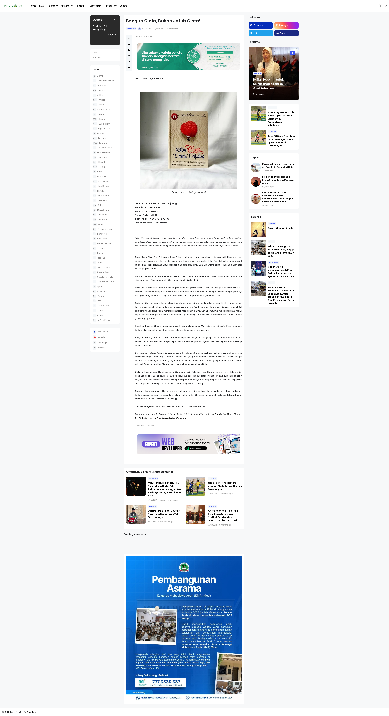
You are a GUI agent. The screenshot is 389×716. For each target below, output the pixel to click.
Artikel (99, 99)
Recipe (99, 253)
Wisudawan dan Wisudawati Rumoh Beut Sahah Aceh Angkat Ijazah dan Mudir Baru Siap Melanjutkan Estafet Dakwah (282, 295)
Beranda (139, 36)
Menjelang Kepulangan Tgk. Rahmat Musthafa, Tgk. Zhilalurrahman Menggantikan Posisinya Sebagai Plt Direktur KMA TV (165, 489)
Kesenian (100, 200)
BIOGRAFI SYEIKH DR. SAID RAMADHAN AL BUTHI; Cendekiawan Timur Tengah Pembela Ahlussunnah (277, 197)
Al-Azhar (66, 5)
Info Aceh (100, 176)
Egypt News (101, 128)
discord (102, 347)
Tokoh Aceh (101, 305)
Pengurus (100, 233)
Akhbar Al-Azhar (103, 80)
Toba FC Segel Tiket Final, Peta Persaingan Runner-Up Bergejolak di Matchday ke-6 (282, 141)
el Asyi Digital (101, 320)
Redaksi (97, 57)
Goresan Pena (102, 147)
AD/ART (99, 76)
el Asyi (98, 315)
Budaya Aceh (102, 109)
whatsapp (103, 342)
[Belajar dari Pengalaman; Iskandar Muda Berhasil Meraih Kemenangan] (195, 486)
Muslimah (100, 214)
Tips (97, 300)
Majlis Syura (101, 210)
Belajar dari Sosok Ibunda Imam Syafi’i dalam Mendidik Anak (278, 179)
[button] (380, 5)
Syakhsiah (100, 291)
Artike (98, 95)
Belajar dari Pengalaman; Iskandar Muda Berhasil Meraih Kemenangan (225, 486)
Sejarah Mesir (102, 272)
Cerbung (99, 114)
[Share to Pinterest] (129, 56)
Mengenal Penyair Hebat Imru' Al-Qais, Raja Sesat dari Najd (278, 166)
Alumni (99, 90)
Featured (100, 143)
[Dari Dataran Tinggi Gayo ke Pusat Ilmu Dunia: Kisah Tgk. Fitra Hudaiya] (136, 514)
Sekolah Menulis (103, 277)
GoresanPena (102, 152)
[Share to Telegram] (129, 61)
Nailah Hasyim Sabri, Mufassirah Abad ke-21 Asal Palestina (270, 83)
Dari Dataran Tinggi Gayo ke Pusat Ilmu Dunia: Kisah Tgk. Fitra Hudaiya (164, 514)
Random (99, 248)
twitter (257, 33)
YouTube (281, 33)
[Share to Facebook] (129, 38)
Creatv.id (31, 712)
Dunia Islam (101, 123)
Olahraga (100, 219)
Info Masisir (101, 181)
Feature (110, 5)
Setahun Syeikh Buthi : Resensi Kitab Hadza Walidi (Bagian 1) (198, 414)
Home (33, 5)
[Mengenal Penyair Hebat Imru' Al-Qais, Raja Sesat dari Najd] (256, 167)
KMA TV (98, 190)
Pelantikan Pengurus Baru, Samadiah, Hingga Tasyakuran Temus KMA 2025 (281, 251)
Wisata (98, 310)
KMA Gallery (101, 186)
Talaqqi (80, 5)
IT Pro (98, 171)
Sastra (123, 5)
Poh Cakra (101, 238)
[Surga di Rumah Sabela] (258, 229)
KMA (41, 5)
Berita (52, 5)
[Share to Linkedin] (129, 50)
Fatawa (99, 133)
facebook (103, 331)
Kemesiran (95, 5)
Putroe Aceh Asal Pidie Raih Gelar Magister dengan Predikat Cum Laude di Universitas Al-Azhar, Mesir (223, 515)
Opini (98, 224)
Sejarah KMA (101, 267)
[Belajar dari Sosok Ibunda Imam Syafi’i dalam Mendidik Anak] (256, 182)
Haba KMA (100, 157)
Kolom (98, 205)
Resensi (99, 257)
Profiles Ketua (102, 243)
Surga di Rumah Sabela (280, 228)
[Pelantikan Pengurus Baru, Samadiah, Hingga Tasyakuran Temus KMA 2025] (258, 247)
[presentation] (114, 20)
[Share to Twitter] (129, 44)
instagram (284, 25)
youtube (102, 337)
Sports (99, 286)
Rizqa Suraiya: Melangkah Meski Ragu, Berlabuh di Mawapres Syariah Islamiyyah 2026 (281, 271)
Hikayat (99, 162)
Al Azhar (99, 85)
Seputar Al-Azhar (104, 281)
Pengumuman (102, 229)
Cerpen (99, 119)
